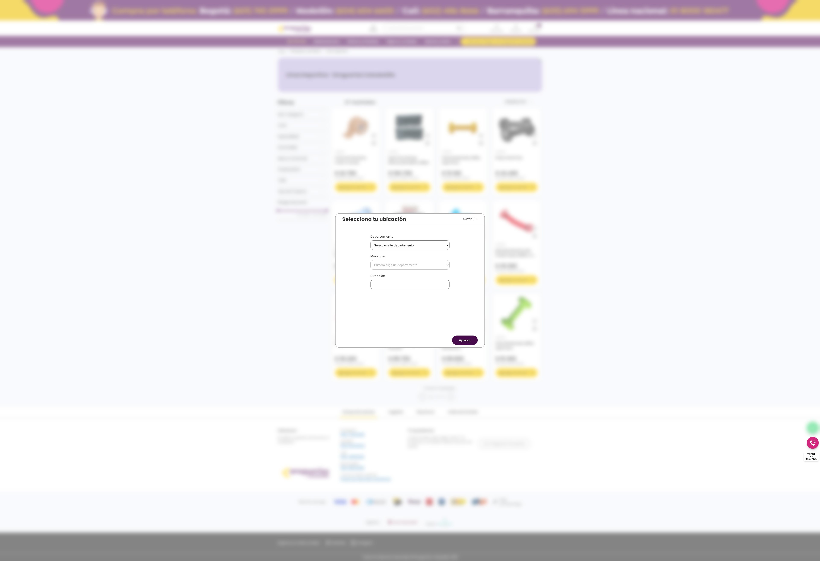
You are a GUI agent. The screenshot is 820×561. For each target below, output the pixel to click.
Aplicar (465, 340)
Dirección (377, 276)
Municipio (377, 256)
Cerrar (467, 219)
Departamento (382, 236)
